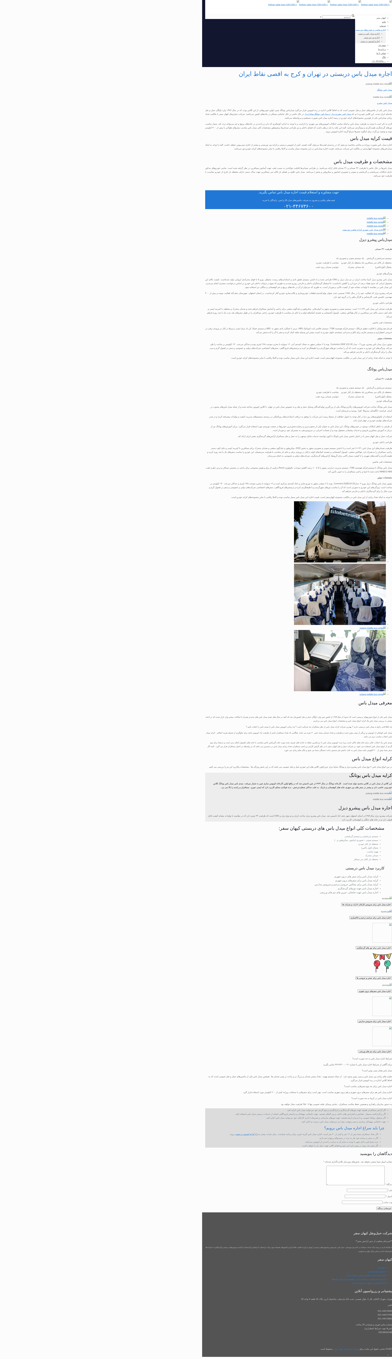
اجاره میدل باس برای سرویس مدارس (375, 1021)
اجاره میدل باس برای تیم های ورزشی (375, 1051)
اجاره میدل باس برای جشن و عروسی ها (374, 978)
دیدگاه (388, 1184)
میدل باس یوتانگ (384, 90)
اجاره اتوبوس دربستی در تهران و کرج (369, 1283)
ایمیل (389, 1196)
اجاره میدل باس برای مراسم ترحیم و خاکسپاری (371, 918)
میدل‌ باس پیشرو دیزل (341, 114)
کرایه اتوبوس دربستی (245, 1134)
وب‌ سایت (387, 1202)
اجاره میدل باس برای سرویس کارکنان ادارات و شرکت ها (366, 904)
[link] (321, 17)
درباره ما (382, 1267)
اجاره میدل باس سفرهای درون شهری (375, 991)
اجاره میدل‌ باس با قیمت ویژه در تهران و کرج (365, 1275)
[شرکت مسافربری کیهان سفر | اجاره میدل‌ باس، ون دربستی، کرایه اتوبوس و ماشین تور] (330, 4)
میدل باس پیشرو (384, 103)
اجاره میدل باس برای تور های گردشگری (374, 948)
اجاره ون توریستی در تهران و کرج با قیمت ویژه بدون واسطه (359, 1279)
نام (390, 1190)
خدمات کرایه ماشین (377, 1271)
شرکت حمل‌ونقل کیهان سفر (346, 1349)
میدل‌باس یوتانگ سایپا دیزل (317, 114)
